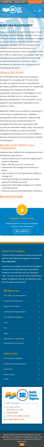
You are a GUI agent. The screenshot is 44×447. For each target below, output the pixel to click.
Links (6, 322)
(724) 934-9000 (12, 412)
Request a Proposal (11, 196)
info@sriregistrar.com (15, 419)
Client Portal (7, 2)
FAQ (5, 328)
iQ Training (8, 369)
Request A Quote (35, 2)
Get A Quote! (22, 231)
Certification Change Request (15, 312)
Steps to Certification (12, 306)
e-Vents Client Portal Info (13, 301)
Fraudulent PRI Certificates (13, 343)
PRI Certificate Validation (13, 317)
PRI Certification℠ (9, 261)
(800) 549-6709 (23, 416)
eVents (6, 379)
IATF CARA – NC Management (15, 295)
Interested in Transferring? (14, 339)
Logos (6, 333)
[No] (41, 440)
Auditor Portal (20, 2)
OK (22, 444)
